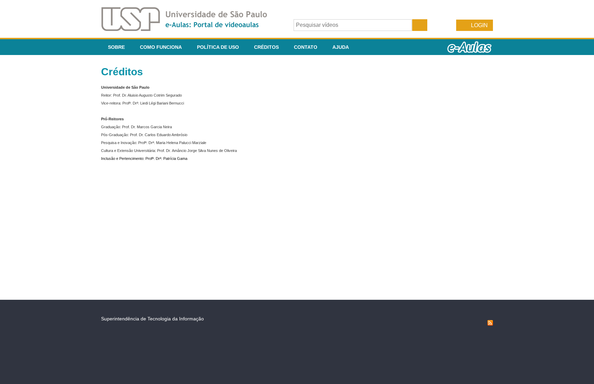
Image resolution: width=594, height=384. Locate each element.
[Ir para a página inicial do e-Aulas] (189, 29)
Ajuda (340, 47)
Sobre (116, 47)
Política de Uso (218, 47)
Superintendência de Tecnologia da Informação (152, 318)
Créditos (266, 47)
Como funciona (161, 47)
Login (479, 25)
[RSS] (490, 324)
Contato (305, 47)
